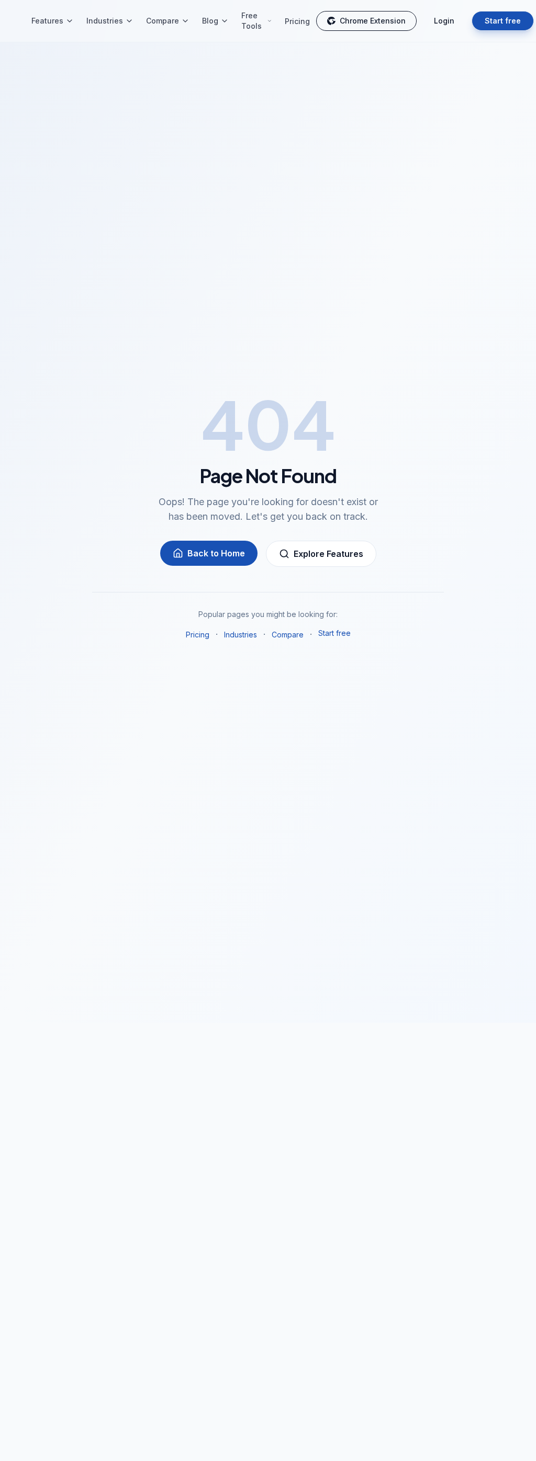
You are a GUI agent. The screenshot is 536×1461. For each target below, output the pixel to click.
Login (444, 20)
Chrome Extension (373, 20)
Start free (503, 20)
